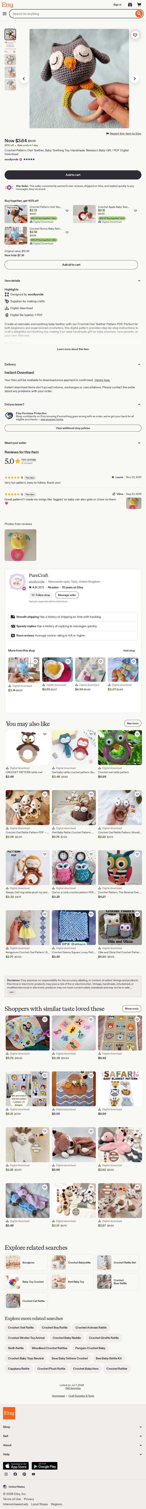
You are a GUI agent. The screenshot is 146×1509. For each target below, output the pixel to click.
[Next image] (134, 78)
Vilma (120, 493)
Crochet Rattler (118, 1370)
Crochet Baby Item (87, 1370)
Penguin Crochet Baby (92, 1349)
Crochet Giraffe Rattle (105, 1339)
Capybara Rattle (20, 1370)
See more (133, 723)
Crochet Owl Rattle (22, 1329)
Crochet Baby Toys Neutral (27, 1359)
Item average (28, 459)
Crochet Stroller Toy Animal (28, 1339)
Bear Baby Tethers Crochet (71, 1359)
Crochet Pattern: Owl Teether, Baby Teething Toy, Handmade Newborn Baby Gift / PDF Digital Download (67, 152)
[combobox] (71, 13)
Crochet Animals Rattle (92, 1329)
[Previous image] (24, 78)
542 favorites (73, 1388)
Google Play (44, 1466)
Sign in (117, 4)
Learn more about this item (73, 349)
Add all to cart (71, 264)
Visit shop (129, 650)
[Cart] (139, 4)
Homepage (58, 1395)
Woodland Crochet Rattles (51, 1349)
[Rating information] (30, 587)
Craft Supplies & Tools (81, 1395)
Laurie (119, 477)
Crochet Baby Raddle (68, 1339)
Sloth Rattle (17, 1349)
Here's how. (102, 380)
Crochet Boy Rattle (56, 1329)
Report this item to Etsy (125, 133)
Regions (56, 1504)
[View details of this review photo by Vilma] (133, 503)
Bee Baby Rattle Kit (110, 1359)
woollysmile (11, 159)
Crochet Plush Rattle (53, 1370)
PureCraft (38, 575)
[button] (67, 595)
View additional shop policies (73, 428)
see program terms (52, 419)
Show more (132, 1008)
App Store (16, 1466)
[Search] (139, 13)
